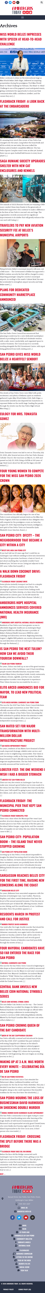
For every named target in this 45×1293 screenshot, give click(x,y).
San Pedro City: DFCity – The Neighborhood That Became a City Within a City (21, 540)
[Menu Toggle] (22, 17)
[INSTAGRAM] (17, 2)
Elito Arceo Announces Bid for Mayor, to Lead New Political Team (22, 692)
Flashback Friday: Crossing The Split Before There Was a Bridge (20, 1141)
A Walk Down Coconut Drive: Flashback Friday (20, 574)
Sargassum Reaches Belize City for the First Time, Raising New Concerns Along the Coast (22, 880)
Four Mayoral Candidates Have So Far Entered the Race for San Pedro (22, 953)
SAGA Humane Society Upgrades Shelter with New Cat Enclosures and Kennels (22, 166)
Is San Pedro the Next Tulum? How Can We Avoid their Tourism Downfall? (21, 653)
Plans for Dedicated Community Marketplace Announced (17, 294)
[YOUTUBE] (14, 2)
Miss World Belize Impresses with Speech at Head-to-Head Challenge (21, 39)
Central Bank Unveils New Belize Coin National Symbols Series (21, 991)
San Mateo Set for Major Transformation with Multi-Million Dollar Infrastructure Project (20, 733)
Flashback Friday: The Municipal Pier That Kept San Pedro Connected (20, 805)
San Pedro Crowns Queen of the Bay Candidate (20, 1028)
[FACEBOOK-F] (6, 2)
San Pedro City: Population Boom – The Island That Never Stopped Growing (21, 841)
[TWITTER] (10, 2)
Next (3, 1174)
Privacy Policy (8, 1289)
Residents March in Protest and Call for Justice (20, 916)
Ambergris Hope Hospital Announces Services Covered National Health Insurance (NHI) (20, 609)
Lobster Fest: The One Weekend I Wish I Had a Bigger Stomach (22, 772)
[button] (41, 2)
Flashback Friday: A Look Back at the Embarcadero (22, 104)
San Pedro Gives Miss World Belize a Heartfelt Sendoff (20, 356)
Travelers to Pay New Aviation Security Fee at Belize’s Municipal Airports (21, 230)
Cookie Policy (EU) (24, 1289)
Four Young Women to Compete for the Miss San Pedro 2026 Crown (22, 475)
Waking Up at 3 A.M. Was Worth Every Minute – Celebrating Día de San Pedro (22, 1066)
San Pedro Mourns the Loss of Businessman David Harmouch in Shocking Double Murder (22, 1102)
